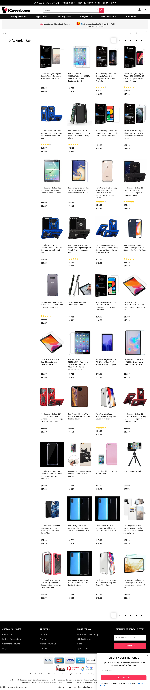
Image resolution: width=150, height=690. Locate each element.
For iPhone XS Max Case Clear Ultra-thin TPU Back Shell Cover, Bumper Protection (51, 475)
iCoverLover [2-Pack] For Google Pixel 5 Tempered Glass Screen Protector (106, 133)
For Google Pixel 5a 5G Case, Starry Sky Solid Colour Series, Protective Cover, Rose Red (51, 584)
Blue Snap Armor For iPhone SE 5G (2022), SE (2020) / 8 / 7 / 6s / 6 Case (135, 247)
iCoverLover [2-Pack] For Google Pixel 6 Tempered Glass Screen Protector (51, 76)
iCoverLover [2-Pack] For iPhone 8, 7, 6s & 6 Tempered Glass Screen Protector (106, 77)
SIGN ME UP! (124, 678)
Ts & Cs (128, 683)
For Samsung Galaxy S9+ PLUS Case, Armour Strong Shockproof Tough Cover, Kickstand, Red (135, 417)
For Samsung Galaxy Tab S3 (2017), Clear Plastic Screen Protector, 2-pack (51, 190)
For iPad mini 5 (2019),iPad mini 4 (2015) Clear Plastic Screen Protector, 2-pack (79, 77)
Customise (131, 16)
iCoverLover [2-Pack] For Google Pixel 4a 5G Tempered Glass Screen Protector (106, 306)
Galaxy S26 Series (19, 16)
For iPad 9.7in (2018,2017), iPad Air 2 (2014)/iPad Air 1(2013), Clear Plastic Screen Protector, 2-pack (78, 364)
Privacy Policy (71, 687)
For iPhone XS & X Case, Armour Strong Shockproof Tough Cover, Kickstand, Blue (52, 249)
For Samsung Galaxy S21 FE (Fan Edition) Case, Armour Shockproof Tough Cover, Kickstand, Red (52, 417)
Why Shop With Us (48, 643)
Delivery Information (11, 639)
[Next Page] (146, 40)
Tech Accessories (108, 16)
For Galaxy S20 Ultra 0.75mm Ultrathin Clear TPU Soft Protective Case (106, 528)
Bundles (80, 643)
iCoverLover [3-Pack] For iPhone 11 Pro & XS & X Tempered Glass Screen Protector (134, 134)
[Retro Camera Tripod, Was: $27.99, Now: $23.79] (135, 454)
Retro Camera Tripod (132, 471)
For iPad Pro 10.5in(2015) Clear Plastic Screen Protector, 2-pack (51, 361)
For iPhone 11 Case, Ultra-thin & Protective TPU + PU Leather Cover (79, 416)
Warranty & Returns (11, 643)
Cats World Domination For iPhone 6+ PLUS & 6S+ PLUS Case (79, 473)
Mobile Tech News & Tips (88, 634)
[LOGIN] (139, 10)
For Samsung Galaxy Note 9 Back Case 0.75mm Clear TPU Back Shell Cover (52, 304)
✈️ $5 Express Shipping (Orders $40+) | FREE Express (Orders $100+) (97, 25)
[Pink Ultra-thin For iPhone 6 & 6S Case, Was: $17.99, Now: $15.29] (107, 454)
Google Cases (86, 16)
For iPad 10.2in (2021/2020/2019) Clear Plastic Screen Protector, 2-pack (135, 306)
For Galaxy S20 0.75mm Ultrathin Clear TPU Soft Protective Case (78, 582)
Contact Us (7, 634)
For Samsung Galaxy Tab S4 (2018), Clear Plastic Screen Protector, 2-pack (78, 190)
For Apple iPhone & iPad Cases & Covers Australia (44, 674)
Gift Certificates (84, 639)
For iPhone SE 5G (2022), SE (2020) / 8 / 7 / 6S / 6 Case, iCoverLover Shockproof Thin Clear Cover (106, 193)
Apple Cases (41, 16)
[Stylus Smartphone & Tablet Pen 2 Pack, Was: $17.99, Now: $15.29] (79, 285)
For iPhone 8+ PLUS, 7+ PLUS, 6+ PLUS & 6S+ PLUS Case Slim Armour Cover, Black (79, 134)
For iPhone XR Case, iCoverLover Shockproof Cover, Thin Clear (106, 416)
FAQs (4, 648)
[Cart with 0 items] (146, 10)
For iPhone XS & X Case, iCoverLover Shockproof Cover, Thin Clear (106, 582)
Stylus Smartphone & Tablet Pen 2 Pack (77, 303)
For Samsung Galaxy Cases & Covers (74, 674)
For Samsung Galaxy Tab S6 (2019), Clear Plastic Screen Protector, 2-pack (134, 361)
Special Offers (83, 648)
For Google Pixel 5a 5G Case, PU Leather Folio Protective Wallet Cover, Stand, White (133, 529)
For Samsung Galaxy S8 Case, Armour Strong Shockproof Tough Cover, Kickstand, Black (134, 191)
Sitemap (61, 687)
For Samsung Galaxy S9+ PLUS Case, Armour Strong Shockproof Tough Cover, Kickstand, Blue (107, 249)
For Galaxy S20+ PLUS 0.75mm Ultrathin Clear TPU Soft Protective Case (78, 528)
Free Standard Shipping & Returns (56, 24)
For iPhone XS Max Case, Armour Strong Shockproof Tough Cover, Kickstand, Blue (52, 134)
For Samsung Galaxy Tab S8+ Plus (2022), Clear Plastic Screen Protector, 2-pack (135, 584)
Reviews (43, 639)
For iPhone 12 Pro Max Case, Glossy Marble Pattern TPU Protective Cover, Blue (50, 529)
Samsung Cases (63, 16)
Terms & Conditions (85, 687)
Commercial (45, 648)
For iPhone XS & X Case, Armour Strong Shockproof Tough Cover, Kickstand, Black (79, 249)
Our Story (44, 634)
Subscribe (130, 646)
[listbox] (138, 33)
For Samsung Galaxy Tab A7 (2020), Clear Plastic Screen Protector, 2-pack (106, 361)
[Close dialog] (147, 655)
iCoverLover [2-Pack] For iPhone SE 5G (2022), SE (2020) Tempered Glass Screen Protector (134, 77)
